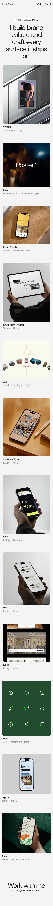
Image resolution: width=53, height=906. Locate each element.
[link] (26, 98)
